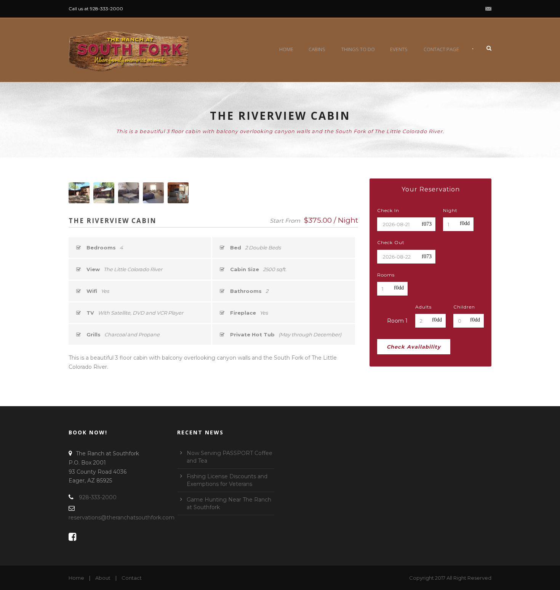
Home (286, 49)
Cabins (317, 49)
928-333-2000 (98, 497)
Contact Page (441, 49)
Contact (132, 578)
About (102, 578)
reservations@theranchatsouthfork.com (121, 517)
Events (399, 49)
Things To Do (358, 49)
